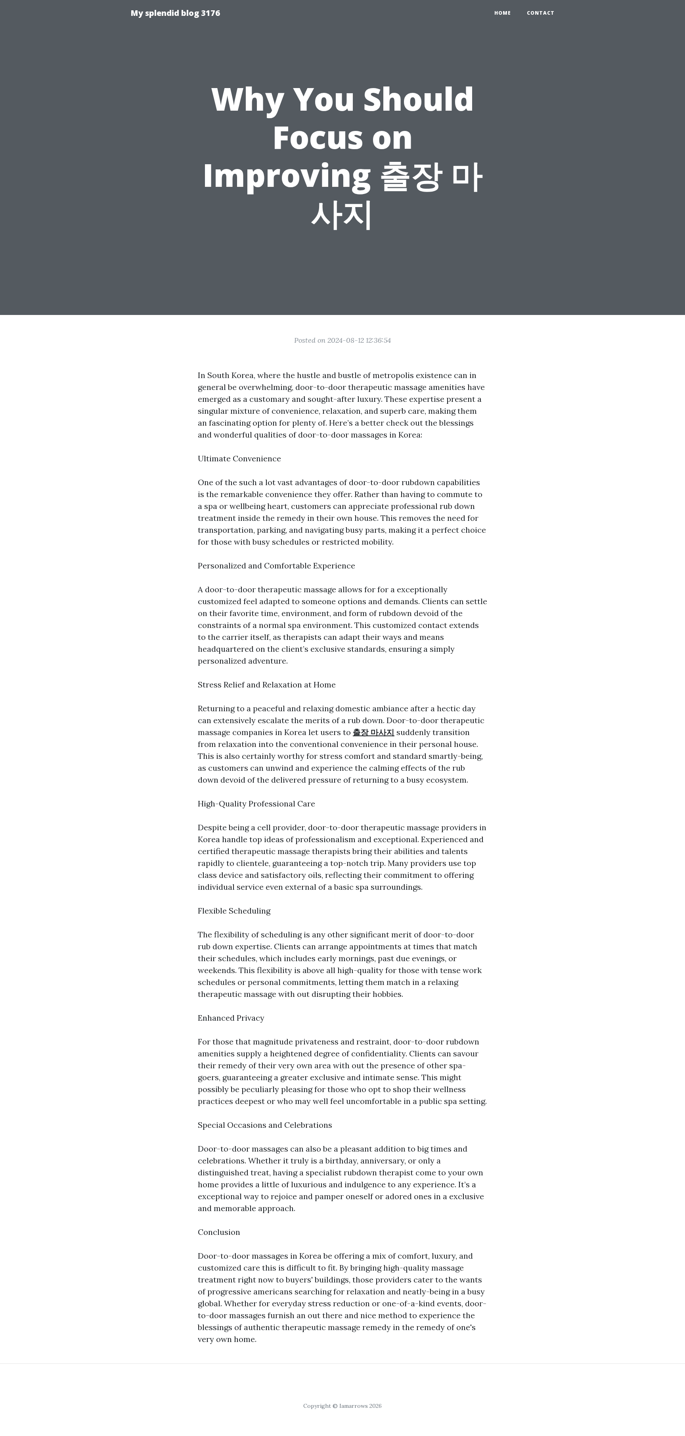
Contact (541, 13)
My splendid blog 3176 (175, 13)
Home (502, 13)
